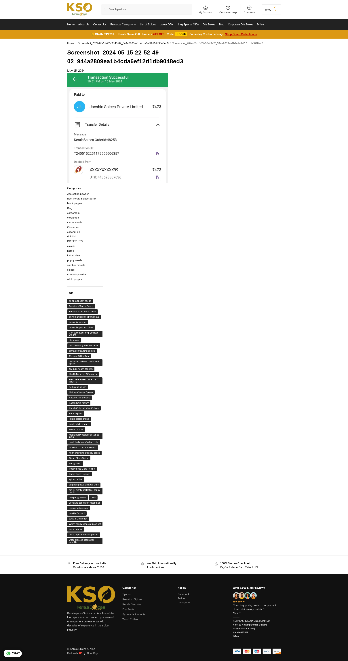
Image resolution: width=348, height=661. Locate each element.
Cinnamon (73, 227)
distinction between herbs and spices (84, 362)
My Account (205, 12)
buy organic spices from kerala (84, 317)
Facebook (184, 594)
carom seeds (74, 222)
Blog (69, 208)
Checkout (249, 12)
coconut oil (73, 231)
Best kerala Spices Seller (81, 198)
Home (70, 43)
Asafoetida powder (78, 193)
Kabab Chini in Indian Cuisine (84, 408)
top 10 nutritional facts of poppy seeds (84, 491)
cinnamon (74, 340)
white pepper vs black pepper (83, 534)
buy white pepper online (81, 327)
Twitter (182, 598)
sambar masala (76, 264)
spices (71, 269)
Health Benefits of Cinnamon (83, 374)
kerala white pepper (79, 424)
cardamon (73, 217)
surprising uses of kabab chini (84, 484)
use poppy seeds (77, 497)
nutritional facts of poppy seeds (84, 453)
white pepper (74, 279)
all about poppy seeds (80, 301)
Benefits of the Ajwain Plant (82, 311)
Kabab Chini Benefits (79, 397)
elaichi (71, 245)
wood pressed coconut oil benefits (81, 541)
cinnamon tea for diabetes (82, 351)
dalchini (71, 236)
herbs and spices (77, 387)
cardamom (73, 212)
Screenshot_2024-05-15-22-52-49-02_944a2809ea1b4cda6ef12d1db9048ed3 (123, 43)
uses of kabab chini (78, 508)
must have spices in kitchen (82, 447)
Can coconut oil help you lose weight (83, 334)
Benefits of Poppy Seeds (81, 306)
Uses (93, 497)
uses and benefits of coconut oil (84, 503)
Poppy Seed (75, 463)
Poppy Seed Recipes (79, 474)
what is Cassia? (77, 513)
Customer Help (228, 12)
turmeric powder (76, 274)
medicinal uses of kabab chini (83, 442)
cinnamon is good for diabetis (83, 345)
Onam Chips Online (79, 458)
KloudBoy (92, 653)
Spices (126, 594)
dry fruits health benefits (81, 369)
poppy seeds (74, 260)
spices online (75, 479)
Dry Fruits (128, 609)
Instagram (184, 602)
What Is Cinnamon (78, 518)
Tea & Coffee (130, 619)
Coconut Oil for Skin (79, 356)
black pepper (74, 203)
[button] (271, 9)
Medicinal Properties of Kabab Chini (84, 436)
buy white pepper (77, 322)
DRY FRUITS (75, 241)
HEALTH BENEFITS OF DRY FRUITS (83, 380)
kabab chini (73, 255)
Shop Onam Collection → (241, 34)
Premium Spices (132, 599)
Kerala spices (76, 413)
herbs (70, 250)
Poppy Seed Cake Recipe (82, 469)
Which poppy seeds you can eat (85, 524)
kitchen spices (76, 429)
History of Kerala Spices (81, 392)
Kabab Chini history (79, 403)
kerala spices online (79, 419)
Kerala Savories (131, 604)
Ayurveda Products (133, 614)
